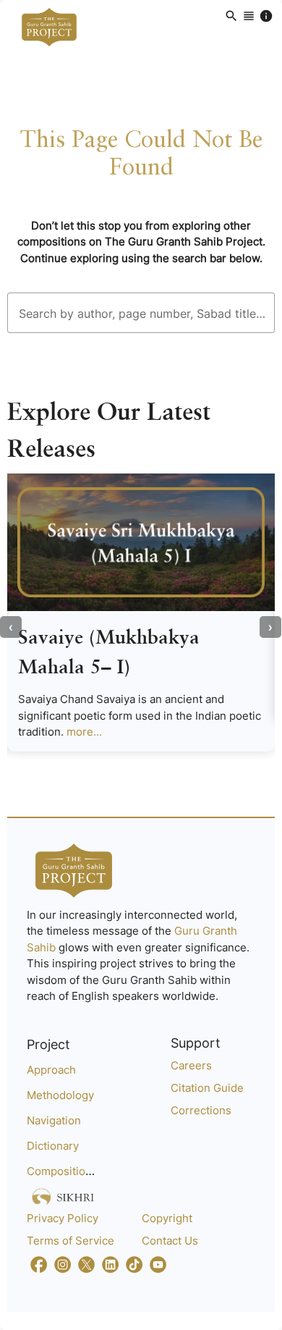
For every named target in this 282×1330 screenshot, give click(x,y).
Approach (51, 1070)
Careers (191, 1065)
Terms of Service (70, 1240)
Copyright (167, 1218)
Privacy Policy (62, 1218)
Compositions (62, 1171)
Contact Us (170, 1240)
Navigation (54, 1120)
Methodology (60, 1095)
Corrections (201, 1110)
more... (84, 731)
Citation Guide (207, 1088)
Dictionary (53, 1146)
